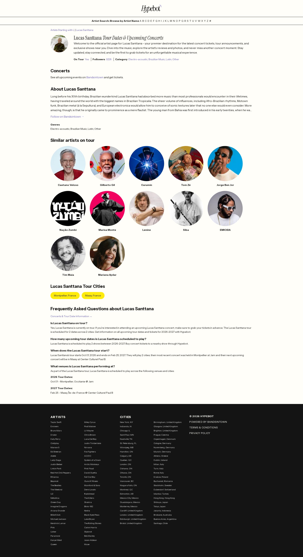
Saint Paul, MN (127, 434)
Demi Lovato (90, 489)
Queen (53, 544)
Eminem (54, 426)
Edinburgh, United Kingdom (133, 519)
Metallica (54, 498)
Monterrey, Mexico (128, 506)
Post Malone (90, 426)
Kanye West (56, 540)
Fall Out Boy (89, 477)
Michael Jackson (58, 519)
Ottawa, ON (125, 472)
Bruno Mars (56, 430)
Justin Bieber (56, 464)
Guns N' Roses (91, 481)
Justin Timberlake (92, 443)
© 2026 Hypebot (201, 416)
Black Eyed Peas (91, 514)
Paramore (55, 536)
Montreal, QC (126, 489)
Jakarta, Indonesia (162, 510)
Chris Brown (90, 434)
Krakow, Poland (161, 477)
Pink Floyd (89, 468)
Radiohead (89, 493)
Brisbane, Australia (163, 514)
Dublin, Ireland (160, 460)
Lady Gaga (55, 460)
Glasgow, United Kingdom (166, 426)
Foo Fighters (90, 451)
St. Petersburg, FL (128, 443)
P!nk (52, 527)
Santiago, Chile (161, 523)
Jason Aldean (90, 540)
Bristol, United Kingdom (131, 523)
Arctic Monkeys (91, 464)
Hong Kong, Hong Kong (164, 498)
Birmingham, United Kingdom (168, 422)
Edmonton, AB (126, 493)
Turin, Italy (158, 468)
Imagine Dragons (58, 506)
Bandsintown (95, 77)
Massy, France (93, 295)
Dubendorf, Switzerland (165, 489)
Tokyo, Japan (160, 506)
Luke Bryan (89, 519)
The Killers (89, 498)
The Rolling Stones (92, 523)
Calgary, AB (125, 456)
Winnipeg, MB (126, 447)
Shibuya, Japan (161, 502)
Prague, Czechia (161, 434)
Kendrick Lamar (58, 523)
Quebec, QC (126, 460)
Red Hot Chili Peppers (60, 472)
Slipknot (88, 531)
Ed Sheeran (55, 451)
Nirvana (88, 447)
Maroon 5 (54, 447)
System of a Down (92, 460)
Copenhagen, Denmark (165, 439)
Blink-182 (88, 506)
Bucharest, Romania (163, 481)
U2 (51, 493)
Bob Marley (89, 536)
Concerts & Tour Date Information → (71, 316)
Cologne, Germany (162, 443)
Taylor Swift (55, 422)
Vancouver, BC (127, 481)
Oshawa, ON (126, 468)
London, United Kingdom (131, 514)
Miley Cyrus (89, 422)
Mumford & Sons (92, 485)
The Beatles (55, 485)
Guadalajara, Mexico (130, 502)
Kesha (87, 510)
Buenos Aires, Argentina (165, 519)
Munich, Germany (162, 451)
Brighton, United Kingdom (166, 430)
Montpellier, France (65, 295)
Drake (53, 434)
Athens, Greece (161, 456)
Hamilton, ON (126, 451)
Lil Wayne (88, 430)
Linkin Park (55, 468)
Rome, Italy (159, 472)
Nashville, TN (126, 439)
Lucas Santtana (84, 30)
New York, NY (126, 422)
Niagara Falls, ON (128, 485)
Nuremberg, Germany (164, 447)
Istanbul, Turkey (161, 493)
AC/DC (87, 456)
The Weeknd (56, 489)
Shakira (88, 502)
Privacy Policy (199, 433)
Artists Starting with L (62, 30)
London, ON (125, 464)
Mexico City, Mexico (129, 498)
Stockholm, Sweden (163, 485)
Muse (86, 544)
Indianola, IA (126, 426)
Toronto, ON (125, 477)
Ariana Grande (57, 510)
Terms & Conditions (203, 427)
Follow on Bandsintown (65, 116)
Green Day (55, 502)
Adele (53, 456)
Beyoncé (54, 481)
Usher (53, 531)
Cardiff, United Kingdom (131, 510)
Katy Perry (55, 439)
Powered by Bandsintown (208, 421)
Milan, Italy (159, 464)
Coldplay (54, 443)
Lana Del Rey (90, 439)
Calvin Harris (90, 527)
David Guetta (90, 472)
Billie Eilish (55, 514)
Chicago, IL (125, 430)
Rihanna (54, 477)
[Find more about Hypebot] (151, 8)
